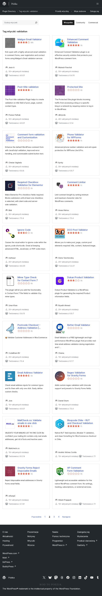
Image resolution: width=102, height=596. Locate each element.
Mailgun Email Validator (30, 39)
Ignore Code (24, 230)
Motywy (31, 536)
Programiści (57, 541)
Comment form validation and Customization (31, 136)
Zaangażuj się (83, 532)
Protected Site (75, 87)
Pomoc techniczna (61, 536)
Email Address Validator (30, 372)
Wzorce (30, 545)
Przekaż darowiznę (87, 541)
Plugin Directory (9, 11)
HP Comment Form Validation (75, 469)
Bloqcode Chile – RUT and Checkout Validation (80, 421)
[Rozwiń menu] (98, 3)
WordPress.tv (59, 545)
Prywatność (8, 545)
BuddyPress (9, 566)
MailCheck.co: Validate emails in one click (29, 421)
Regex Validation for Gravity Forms (76, 374)
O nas (5, 532)
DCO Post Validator (77, 230)
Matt (5, 557)
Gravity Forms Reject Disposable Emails (29, 469)
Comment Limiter (76, 182)
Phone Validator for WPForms (75, 136)
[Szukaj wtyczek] (36, 22)
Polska (11, 577)
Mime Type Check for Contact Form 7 (28, 278)
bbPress (7, 562)
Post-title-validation (28, 87)
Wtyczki (31, 541)
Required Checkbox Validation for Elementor (30, 183)
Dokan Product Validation (80, 277)
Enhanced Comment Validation (78, 41)
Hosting (6, 541)
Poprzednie (36, 517)
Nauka (55, 532)
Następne (66, 517)
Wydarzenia (82, 536)
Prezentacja (32, 532)
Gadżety (82, 545)
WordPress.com (10, 553)
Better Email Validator (78, 325)
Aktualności (7, 536)
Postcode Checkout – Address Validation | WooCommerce (29, 326)
